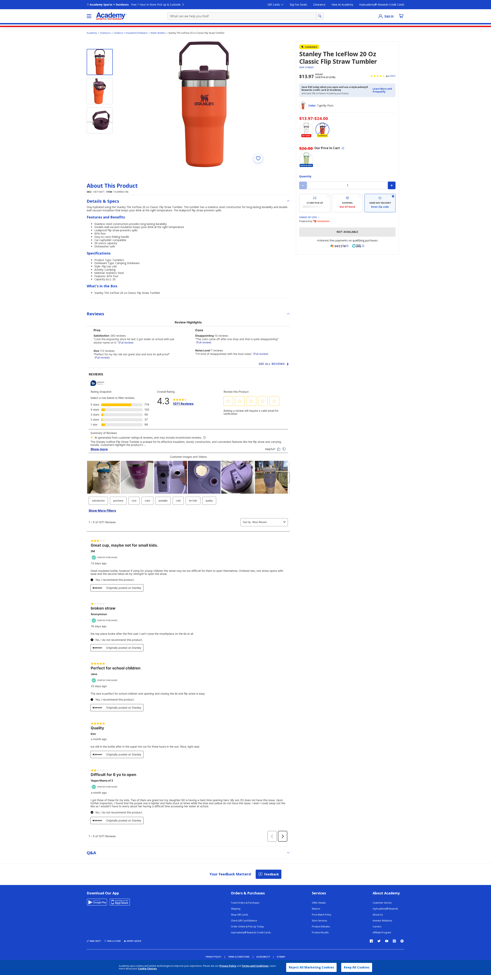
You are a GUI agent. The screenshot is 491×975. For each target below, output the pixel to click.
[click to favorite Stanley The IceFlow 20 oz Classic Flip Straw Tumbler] (258, 158)
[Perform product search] (320, 16)
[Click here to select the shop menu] (89, 16)
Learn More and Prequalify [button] (382, 90)
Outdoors (105, 33)
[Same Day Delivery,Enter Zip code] (380, 203)
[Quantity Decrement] (303, 185)
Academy (92, 33)
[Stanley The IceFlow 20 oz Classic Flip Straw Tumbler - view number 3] (100, 120)
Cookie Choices (147, 968)
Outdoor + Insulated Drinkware (130, 33)
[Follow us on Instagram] (394, 941)
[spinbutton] (347, 185)
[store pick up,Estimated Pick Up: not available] (314, 203)
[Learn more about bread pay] (358, 246)
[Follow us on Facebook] (371, 941)
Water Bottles (158, 33)
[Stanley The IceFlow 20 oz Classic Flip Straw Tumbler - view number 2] (100, 91)
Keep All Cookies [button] (356, 967)
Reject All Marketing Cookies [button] (311, 967)
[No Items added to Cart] (401, 16)
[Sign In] (380, 16)
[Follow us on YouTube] (386, 941)
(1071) (392, 76)
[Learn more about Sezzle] (339, 246)
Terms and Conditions (255, 966)
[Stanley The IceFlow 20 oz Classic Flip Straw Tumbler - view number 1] (100, 62)
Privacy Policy (227, 966)
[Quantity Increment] (391, 185)
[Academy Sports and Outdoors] (111, 16)
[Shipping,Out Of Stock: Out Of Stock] (347, 203)
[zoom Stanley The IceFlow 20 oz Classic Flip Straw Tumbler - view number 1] (204, 104)
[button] (383, 90)
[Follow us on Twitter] (379, 941)
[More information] (343, 148)
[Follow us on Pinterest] (402, 941)
